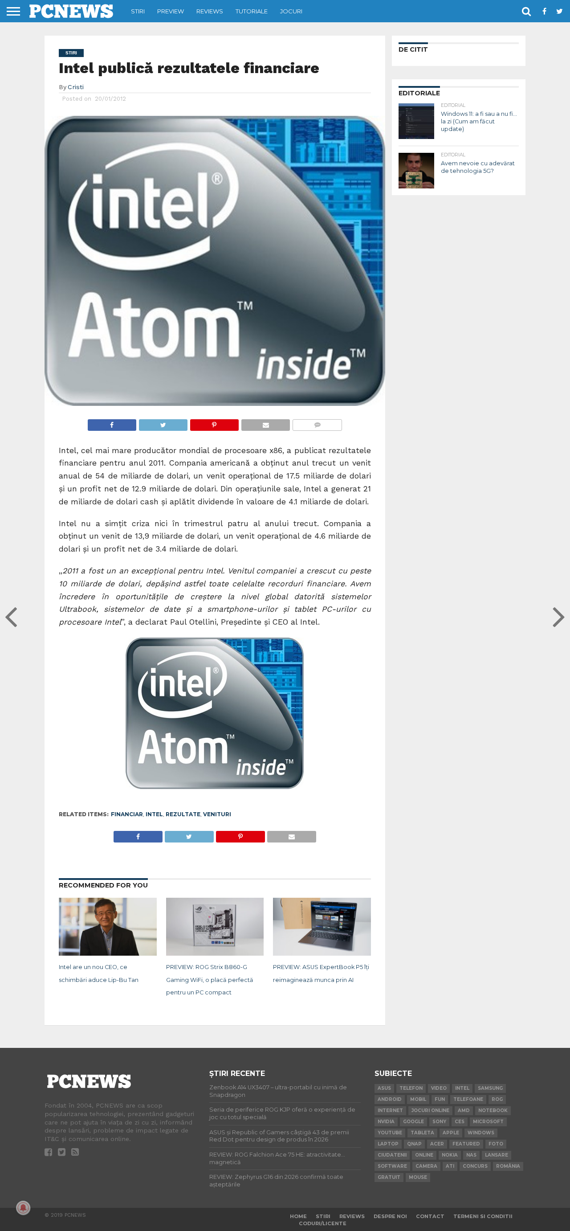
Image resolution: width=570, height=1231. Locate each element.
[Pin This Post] (214, 422)
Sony (439, 1122)
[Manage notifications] (23, 1208)
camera (426, 1166)
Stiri (138, 11)
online (424, 1155)
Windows (481, 1133)
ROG (497, 1099)
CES (459, 1122)
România (508, 1166)
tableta (422, 1133)
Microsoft (488, 1122)
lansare (496, 1155)
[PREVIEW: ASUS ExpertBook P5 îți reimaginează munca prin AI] (322, 953)
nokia (450, 1155)
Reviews (209, 11)
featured (466, 1144)
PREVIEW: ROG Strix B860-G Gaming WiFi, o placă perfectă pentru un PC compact (209, 980)
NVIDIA (386, 1122)
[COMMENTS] (317, 422)
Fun (440, 1099)
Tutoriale (252, 11)
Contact (430, 1216)
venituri (217, 814)
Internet (390, 1110)
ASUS (384, 1088)
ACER (437, 1144)
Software (392, 1166)
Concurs (475, 1166)
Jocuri (291, 11)
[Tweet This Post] (162, 422)
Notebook (493, 1110)
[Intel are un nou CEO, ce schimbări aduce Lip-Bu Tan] (108, 953)
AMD (464, 1110)
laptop (388, 1144)
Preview (170, 11)
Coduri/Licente (322, 1223)
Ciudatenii (392, 1155)
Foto (496, 1144)
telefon (411, 1088)
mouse (418, 1177)
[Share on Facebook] (112, 422)
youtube (390, 1133)
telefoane (468, 1099)
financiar (127, 814)
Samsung (490, 1088)
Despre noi (390, 1216)
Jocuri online (430, 1110)
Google (413, 1122)
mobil (418, 1099)
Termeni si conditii (483, 1216)
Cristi (76, 86)
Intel (154, 814)
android (390, 1099)
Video (439, 1088)
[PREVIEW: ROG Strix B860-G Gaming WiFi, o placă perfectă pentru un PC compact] (215, 953)
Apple (451, 1133)
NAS (471, 1155)
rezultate (183, 814)
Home (298, 1216)
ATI (450, 1166)
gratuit (389, 1177)
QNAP (414, 1144)
